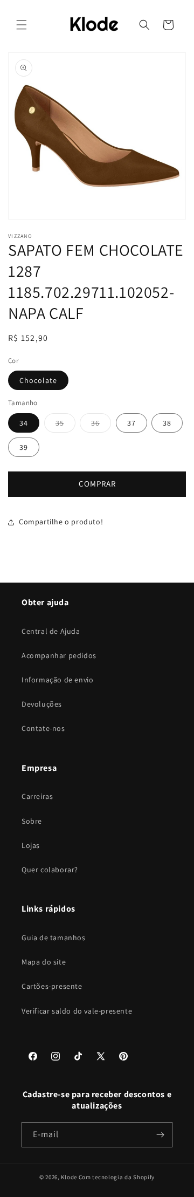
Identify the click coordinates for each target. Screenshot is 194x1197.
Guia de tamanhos (54, 937)
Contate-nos (43, 728)
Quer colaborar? (50, 869)
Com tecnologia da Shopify (117, 1177)
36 (101, 425)
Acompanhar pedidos (59, 655)
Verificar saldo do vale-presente (77, 1011)
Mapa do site (44, 962)
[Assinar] (160, 1134)
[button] (21, 25)
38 (167, 423)
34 (23, 423)
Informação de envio (57, 680)
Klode (69, 1177)
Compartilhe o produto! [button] (61, 521)
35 (65, 425)
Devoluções (42, 704)
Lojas (31, 845)
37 (131, 423)
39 (23, 447)
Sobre (32, 821)
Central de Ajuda (51, 631)
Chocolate (38, 380)
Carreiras (37, 796)
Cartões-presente (52, 986)
